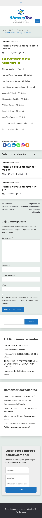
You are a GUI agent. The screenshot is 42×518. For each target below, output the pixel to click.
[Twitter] (9, 145)
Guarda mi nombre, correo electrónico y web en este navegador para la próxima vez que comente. (20, 300)
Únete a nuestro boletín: (17, 484)
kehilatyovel (24, 53)
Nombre (6, 265)
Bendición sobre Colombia (14, 349)
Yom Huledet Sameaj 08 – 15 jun (19, 188)
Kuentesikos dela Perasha (14, 404)
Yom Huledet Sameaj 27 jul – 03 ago (19, 168)
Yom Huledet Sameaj (10, 41)
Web (4, 285)
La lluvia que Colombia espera (16, 345)
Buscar (31, 321)
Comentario (7, 238)
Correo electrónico (10, 275)
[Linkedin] (14, 145)
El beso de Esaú (28, 396)
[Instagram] (23, 145)
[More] (27, 145)
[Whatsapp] (18, 145)
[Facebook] (5, 145)
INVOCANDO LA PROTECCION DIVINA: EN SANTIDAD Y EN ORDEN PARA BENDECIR (21, 364)
